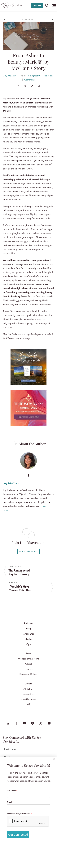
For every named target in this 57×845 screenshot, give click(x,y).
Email (10, 802)
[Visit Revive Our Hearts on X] (41, 723)
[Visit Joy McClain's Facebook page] (28, 475)
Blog (28, 629)
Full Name (12, 790)
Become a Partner (28, 674)
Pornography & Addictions (40, 76)
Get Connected (18, 835)
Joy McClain (9, 76)
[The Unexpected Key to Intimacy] (5, 19)
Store (28, 653)
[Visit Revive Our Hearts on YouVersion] (49, 723)
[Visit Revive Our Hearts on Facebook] (16, 723)
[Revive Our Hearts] (12, 5)
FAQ (28, 704)
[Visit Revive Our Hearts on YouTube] (24, 723)
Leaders (29, 669)
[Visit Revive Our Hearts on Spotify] (33, 723)
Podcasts (28, 623)
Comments (30, 80)
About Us (28, 689)
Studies (28, 639)
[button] (53, 5)
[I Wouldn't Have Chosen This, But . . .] (52, 19)
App (28, 644)
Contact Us (28, 694)
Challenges (28, 634)
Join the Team (28, 699)
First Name (10, 749)
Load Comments (28, 551)
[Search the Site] (46, 5)
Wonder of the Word (28, 659)
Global (28, 664)
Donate (37, 5)
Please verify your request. (19, 813)
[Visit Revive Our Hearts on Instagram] (8, 723)
